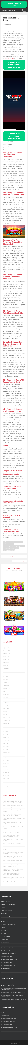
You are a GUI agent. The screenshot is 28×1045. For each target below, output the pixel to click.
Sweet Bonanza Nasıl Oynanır (8, 953)
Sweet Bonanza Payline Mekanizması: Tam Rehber (14, 819)
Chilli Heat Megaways (6, 922)
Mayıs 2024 (6, 726)
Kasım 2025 (6, 674)
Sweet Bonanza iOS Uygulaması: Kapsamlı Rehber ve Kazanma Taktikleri (13, 852)
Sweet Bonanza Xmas (6, 971)
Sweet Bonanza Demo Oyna (8, 948)
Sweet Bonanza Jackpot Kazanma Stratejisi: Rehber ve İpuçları (11, 836)
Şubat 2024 (6, 734)
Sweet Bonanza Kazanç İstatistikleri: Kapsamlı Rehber (12, 844)
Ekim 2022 (6, 781)
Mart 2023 (6, 766)
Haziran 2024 (6, 723)
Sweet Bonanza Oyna (6, 956)
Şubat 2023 (6, 769)
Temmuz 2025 (6, 685)
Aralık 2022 (6, 775)
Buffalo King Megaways (7, 916)
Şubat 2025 (6, 700)
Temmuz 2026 (6, 650)
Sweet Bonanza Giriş (6, 950)
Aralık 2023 (6, 740)
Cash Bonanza (4, 919)
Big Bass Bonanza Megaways (8, 904)
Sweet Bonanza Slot (6, 968)
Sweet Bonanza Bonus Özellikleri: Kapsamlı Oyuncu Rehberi (11, 865)
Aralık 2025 (6, 671)
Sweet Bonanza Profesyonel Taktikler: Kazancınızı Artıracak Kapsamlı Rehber (13, 802)
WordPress (22, 1042)
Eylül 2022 (6, 784)
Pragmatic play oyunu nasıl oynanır (11, 548)
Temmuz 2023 (6, 755)
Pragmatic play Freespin (9, 546)
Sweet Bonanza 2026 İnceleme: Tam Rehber (12, 848)
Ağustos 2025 (6, 682)
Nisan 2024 (6, 729)
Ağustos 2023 (6, 752)
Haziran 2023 (6, 758)
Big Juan (3, 907)
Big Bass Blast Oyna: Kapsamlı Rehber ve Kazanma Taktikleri (13, 878)
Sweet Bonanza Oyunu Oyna (8, 965)
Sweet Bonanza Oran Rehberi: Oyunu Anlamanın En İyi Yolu (12, 857)
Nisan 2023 (6, 763)
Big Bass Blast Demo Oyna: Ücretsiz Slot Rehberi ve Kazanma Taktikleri (13, 869)
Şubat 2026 (6, 665)
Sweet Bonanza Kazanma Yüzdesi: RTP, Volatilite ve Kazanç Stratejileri (13, 874)
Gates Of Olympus (5, 936)
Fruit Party (3, 930)
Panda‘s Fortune (5, 939)
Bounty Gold (4, 913)
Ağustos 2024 (6, 717)
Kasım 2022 (6, 778)
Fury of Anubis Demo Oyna (10, 881)
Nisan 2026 (6, 659)
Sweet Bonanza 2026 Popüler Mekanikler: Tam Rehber (13, 827)
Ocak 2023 (6, 772)
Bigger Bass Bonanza (6, 910)
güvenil (6, 58)
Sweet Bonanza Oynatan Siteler (9, 959)
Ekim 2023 (6, 746)
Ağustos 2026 (6, 648)
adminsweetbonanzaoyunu (9, 26)
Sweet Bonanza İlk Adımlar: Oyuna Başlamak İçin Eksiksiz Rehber (12, 814)
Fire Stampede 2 (7, 541)
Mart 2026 (6, 662)
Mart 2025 (6, 697)
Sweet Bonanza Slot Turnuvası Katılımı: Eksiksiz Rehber (13, 840)
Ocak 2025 (6, 703)
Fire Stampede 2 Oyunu (8, 543)
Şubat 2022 (6, 787)
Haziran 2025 (6, 688)
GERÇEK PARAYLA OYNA (14, 4)
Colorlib (8, 1042)
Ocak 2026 (6, 668)
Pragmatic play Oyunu (19, 546)
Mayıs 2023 (6, 760)
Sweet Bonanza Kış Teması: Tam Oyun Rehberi (12, 823)
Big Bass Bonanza (5, 901)
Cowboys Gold (4, 927)
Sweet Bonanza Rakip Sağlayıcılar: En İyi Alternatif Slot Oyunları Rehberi (13, 806)
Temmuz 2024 (6, 720)
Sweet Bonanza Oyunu (10, 10)
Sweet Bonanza (5, 942)
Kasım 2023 (6, 743)
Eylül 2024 (6, 714)
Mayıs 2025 (6, 691)
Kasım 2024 (6, 708)
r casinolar (11, 58)
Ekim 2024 (6, 711)
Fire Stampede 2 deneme (17, 541)
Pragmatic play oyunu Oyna (9, 550)
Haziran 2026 (6, 653)
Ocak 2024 (6, 737)
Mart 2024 (6, 732)
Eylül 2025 (6, 679)
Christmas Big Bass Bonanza (8, 924)
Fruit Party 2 (4, 933)
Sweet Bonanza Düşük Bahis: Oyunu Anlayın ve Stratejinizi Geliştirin (12, 831)
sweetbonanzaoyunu (6, 1033)
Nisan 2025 (6, 694)
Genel (18, 26)
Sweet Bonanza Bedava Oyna (8, 945)
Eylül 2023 (6, 749)
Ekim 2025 (6, 677)
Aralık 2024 (6, 705)
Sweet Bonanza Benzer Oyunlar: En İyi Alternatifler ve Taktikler (12, 861)
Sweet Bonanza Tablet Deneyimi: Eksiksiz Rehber (13, 810)
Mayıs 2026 (6, 656)
